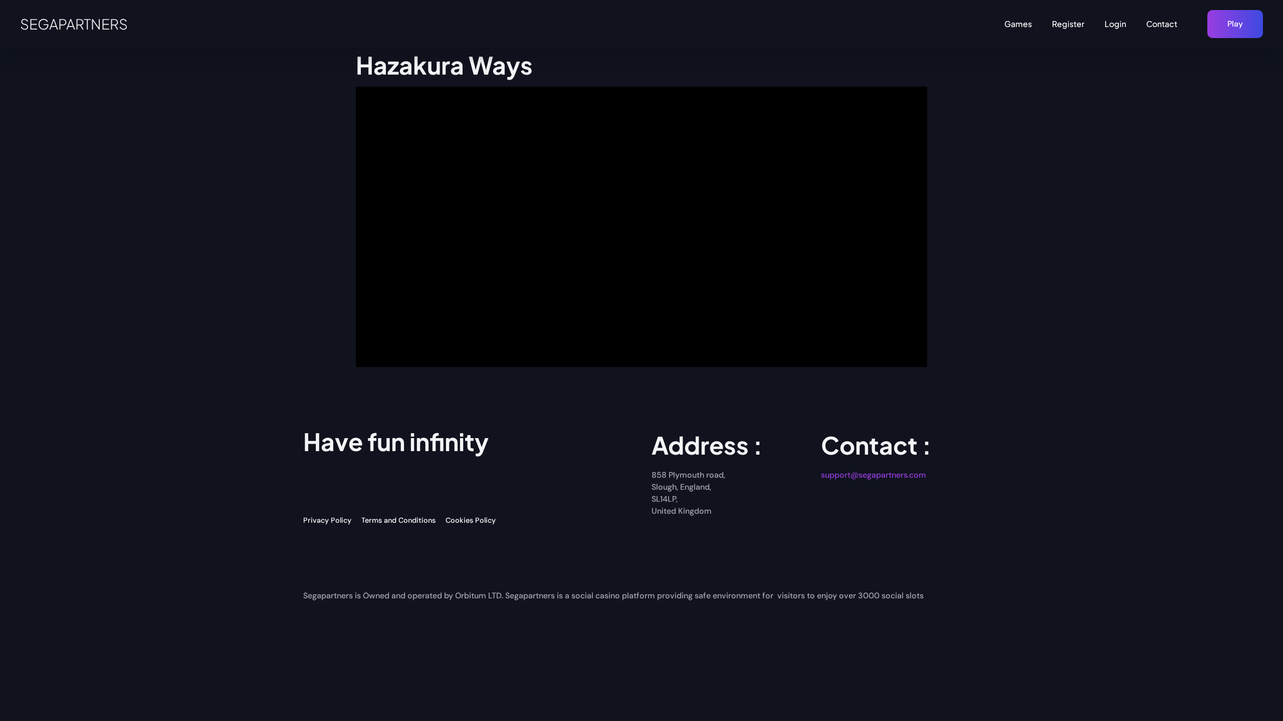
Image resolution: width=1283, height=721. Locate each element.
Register (1068, 24)
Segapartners (74, 24)
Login (1115, 24)
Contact (1161, 24)
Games (1018, 24)
